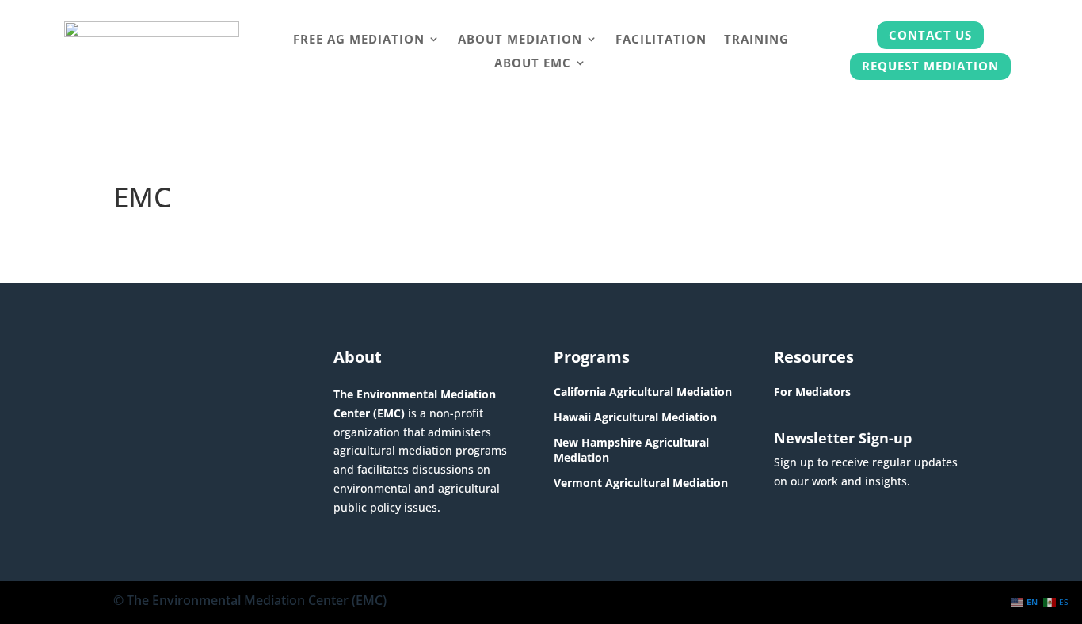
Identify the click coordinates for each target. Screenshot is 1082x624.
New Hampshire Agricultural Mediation (631, 449)
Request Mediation (930, 66)
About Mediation (520, 40)
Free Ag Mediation (359, 40)
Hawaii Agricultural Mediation (635, 416)
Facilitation (661, 40)
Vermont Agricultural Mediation (641, 482)
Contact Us (930, 35)
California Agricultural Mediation (643, 391)
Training (756, 40)
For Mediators (812, 391)
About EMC (532, 63)
